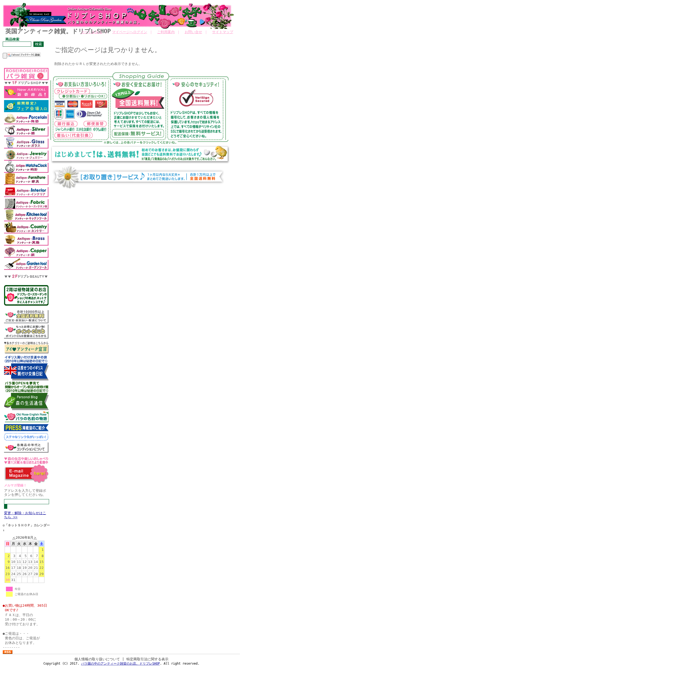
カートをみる (91, 32)
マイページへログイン (129, 32)
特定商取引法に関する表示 (147, 659)
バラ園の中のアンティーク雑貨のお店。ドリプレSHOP (120, 663)
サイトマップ (222, 32)
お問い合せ (193, 32)
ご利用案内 (166, 32)
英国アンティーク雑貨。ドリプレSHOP (58, 31)
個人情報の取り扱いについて (97, 659)
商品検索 (12, 39)
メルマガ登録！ (15, 485)
